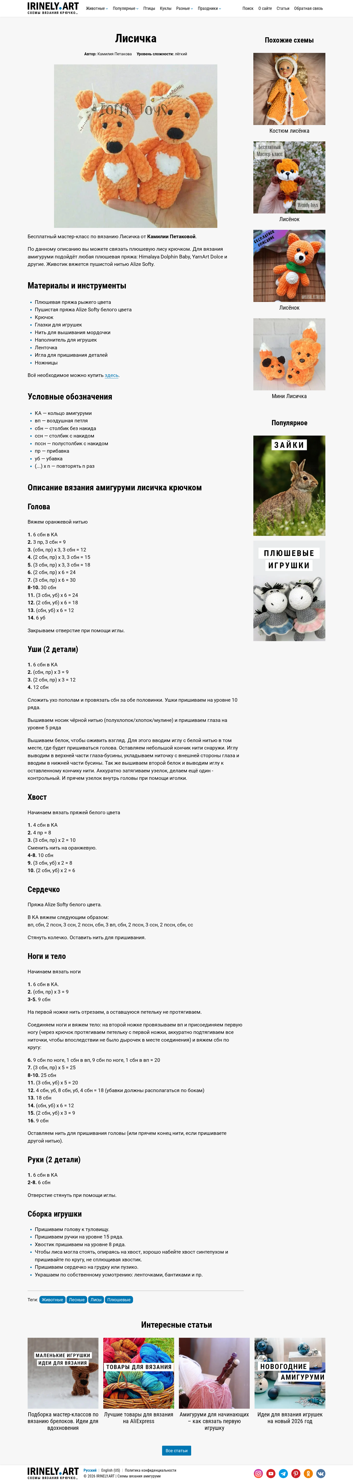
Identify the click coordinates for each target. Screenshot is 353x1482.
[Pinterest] (295, 1473)
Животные (96, 8)
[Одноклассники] (308, 1473)
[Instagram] (258, 1473)
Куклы (165, 8)
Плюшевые (119, 1299)
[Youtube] (270, 1473)
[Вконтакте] (320, 1473)
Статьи (283, 8)
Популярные (124, 8)
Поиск (248, 8)
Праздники (208, 8)
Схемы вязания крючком (53, 12)
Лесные (77, 1299)
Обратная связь (308, 8)
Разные (183, 8)
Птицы (149, 8)
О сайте (265, 8)
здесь (111, 375)
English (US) (110, 1470)
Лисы (96, 1299)
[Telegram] (283, 1473)
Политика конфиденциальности (150, 1470)
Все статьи (177, 1450)
